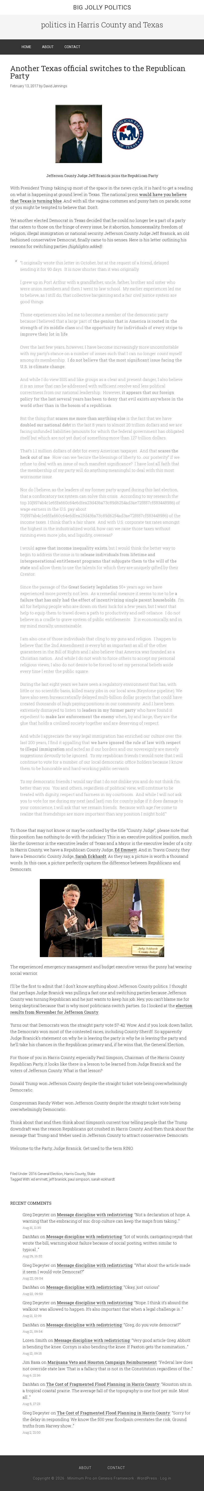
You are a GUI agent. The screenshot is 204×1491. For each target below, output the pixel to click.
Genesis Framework (116, 1478)
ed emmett (39, 1179)
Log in (165, 1478)
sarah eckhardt (103, 1179)
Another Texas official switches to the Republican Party (98, 72)
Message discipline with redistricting (95, 1214)
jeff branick (57, 1179)
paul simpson (79, 1179)
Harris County (75, 1174)
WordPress (147, 1478)
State (91, 1174)
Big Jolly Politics (102, 7)
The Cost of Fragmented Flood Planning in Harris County (102, 1384)
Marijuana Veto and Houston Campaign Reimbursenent (102, 1362)
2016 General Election (46, 1174)
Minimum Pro (79, 1478)
